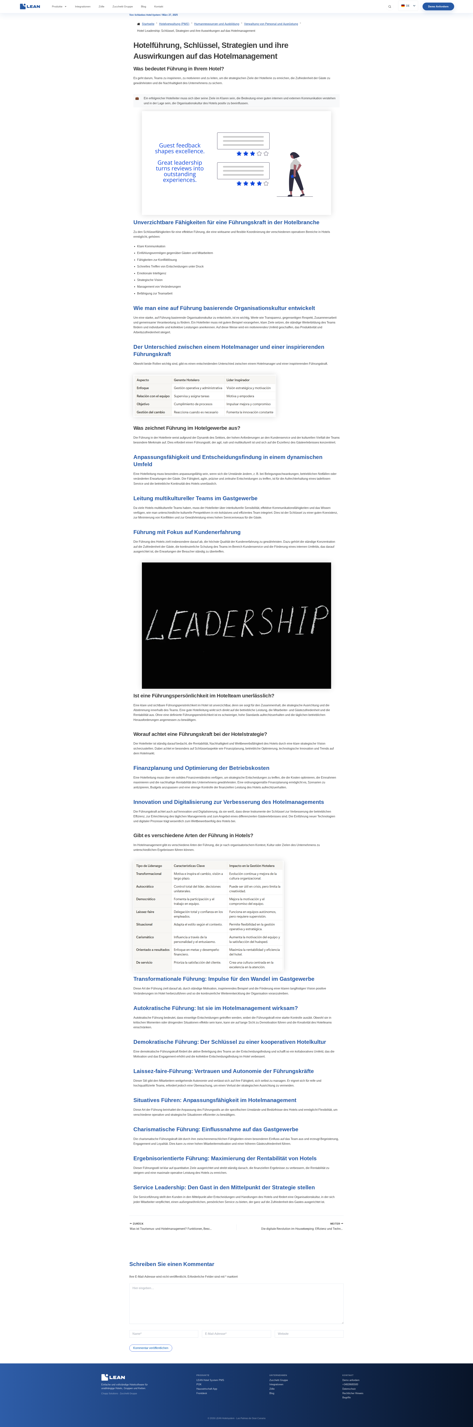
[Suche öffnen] (390, 6)
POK (199, 1384)
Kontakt (158, 6)
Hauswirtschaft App (206, 1388)
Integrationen (83, 6)
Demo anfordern (350, 1380)
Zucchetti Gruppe (123, 6)
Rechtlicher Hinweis (352, 1393)
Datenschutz (349, 1388)
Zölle (101, 6)
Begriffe (346, 1397)
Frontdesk (201, 1393)
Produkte (57, 6)
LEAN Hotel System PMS (210, 1380)
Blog (143, 6)
